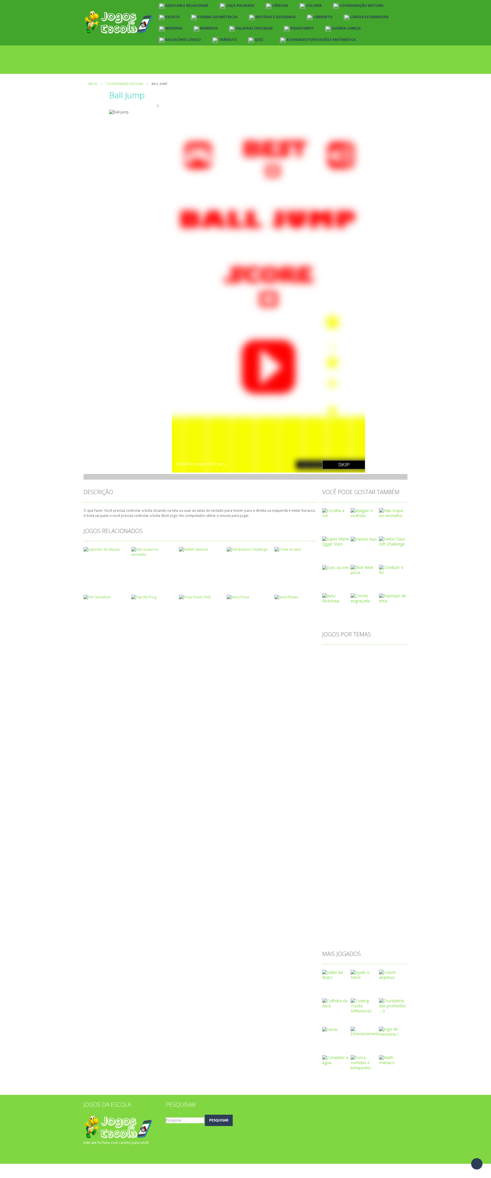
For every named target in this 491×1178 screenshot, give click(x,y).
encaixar (333, 773)
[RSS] (96, 1154)
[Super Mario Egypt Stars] (336, 541)
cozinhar (386, 727)
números (379, 845)
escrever (379, 773)
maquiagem (336, 827)
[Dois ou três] (335, 567)
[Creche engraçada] (365, 598)
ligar (345, 818)
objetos (332, 854)
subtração (334, 918)
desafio (332, 745)
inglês (370, 800)
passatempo (336, 873)
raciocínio (334, 900)
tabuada (376, 918)
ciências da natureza (365, 700)
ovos (329, 863)
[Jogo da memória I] (393, 1031)
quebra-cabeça (358, 891)
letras (330, 818)
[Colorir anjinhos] (393, 974)
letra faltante (358, 809)
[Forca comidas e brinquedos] (365, 1062)
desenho (375, 745)
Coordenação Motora (124, 84)
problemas (359, 882)
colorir (331, 709)
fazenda (351, 782)
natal (360, 845)
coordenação (362, 718)
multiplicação (337, 845)
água (329, 936)
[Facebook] (88, 1154)
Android (372, 654)
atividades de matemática (374, 673)
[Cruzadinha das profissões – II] (393, 1005)
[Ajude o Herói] (365, 974)
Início (92, 84)
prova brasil (385, 882)
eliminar (377, 763)
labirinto (332, 809)
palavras (348, 863)
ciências (332, 700)
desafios (353, 745)
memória (390, 827)
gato (366, 791)
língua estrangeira (372, 818)
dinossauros (336, 763)
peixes (360, 873)
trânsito (355, 927)
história (332, 800)
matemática (364, 827)
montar (375, 836)
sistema (374, 909)
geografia (385, 791)
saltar (330, 909)
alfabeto (351, 654)
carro (330, 691)
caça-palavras (371, 691)
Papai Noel (372, 863)
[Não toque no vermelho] (393, 512)
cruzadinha (335, 736)
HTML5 (352, 800)
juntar (387, 800)
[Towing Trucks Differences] (365, 1005)
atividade (376, 664)
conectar (376, 709)
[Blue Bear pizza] (365, 569)
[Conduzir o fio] (393, 569)
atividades (334, 673)
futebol (348, 791)
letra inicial (386, 809)
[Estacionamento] (366, 1031)
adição (331, 654)
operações (382, 854)
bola (348, 682)
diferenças (334, 754)
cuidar (374, 736)
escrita (331, 782)
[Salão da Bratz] (336, 974)
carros (347, 691)
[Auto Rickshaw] (336, 598)
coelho (396, 700)
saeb (397, 900)
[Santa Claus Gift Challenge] (393, 541)
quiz (382, 891)
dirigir (359, 763)
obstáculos (356, 854)
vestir (373, 927)
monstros (353, 836)
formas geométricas (383, 782)
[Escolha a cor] (336, 512)
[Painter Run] (363, 539)
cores (386, 718)
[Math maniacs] (393, 1059)
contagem (334, 718)
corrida (365, 727)
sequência (351, 909)
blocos (331, 682)
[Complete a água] (336, 1059)
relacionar (358, 900)
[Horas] (330, 1029)
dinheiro (375, 754)
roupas (380, 900)
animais (393, 654)
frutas (330, 791)
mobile (331, 836)
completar (352, 709)
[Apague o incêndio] (365, 512)
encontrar (356, 773)
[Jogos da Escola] (118, 22)
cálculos (393, 736)
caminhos (383, 682)
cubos (357, 736)
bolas (363, 682)
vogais (390, 927)
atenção (354, 664)
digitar (356, 754)
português (382, 873)
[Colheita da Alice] (336, 1003)
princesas (334, 882)
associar (333, 664)
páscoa (332, 891)
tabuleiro (333, 927)
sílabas (356, 918)
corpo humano (339, 727)
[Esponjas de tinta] (393, 598)
